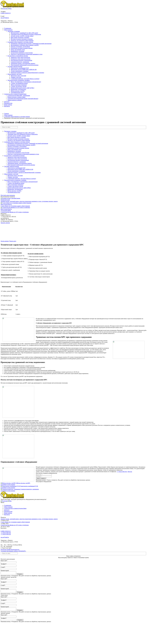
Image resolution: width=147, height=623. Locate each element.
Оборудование (8, 29)
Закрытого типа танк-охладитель (20, 57)
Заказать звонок (5, 222)
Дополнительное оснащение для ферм (18, 80)
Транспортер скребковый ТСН (20, 68)
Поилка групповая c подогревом (20, 46)
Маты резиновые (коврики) (19, 85)
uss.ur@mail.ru (5, 17)
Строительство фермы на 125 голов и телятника (15, 525)
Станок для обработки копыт (19, 83)
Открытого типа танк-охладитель (20, 59)
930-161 (130, 471)
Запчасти (6, 101)
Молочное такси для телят (18, 75)
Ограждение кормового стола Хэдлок (22, 52)
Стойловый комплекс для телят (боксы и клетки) (25, 78)
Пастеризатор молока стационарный (21, 60)
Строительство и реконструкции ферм (15, 94)
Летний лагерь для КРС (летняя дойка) (22, 36)
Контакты (7, 106)
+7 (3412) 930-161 (6, 534)
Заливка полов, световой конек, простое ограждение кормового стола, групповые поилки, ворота (29, 519)
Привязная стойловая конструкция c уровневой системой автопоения (31, 43)
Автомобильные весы (17, 92)
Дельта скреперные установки (19, 71)
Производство (8, 103)
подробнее (4, 484)
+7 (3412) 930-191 (122, 471)
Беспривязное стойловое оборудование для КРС (25, 45)
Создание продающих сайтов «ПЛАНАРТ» (13, 551)
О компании (7, 28)
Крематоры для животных (18, 89)
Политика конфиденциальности (10, 549)
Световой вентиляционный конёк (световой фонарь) (22, 98)
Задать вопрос (5, 241)
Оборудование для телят (14, 74)
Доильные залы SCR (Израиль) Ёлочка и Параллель (26, 34)
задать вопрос (11, 484)
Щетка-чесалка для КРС (18, 91)
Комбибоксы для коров (17, 51)
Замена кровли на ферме (14, 100)
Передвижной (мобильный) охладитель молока (24, 65)
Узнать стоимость (41, 478)
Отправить (20, 574)
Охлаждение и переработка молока (17, 55)
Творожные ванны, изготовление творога (23, 63)
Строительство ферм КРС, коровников (18, 95)
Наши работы (8, 104)
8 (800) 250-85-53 (6, 13)
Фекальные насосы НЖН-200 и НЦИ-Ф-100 (23, 69)
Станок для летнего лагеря (18, 86)
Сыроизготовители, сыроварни (20, 62)
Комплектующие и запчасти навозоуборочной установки (27, 72)
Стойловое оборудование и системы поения (20, 42)
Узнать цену (12, 241)
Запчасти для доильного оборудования (22, 40)
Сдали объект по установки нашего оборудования (15, 522)
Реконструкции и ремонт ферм (16, 97)
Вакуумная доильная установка (20, 37)
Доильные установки (13, 31)
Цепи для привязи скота (18, 49)
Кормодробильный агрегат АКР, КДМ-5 (22, 88)
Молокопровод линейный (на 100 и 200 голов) (24, 33)
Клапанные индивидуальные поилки (21, 48)
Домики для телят (16, 77)
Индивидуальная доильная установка (22, 39)
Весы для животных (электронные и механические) (26, 81)
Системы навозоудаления (14, 66)
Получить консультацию (8, 195)
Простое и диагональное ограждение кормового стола (26, 54)
